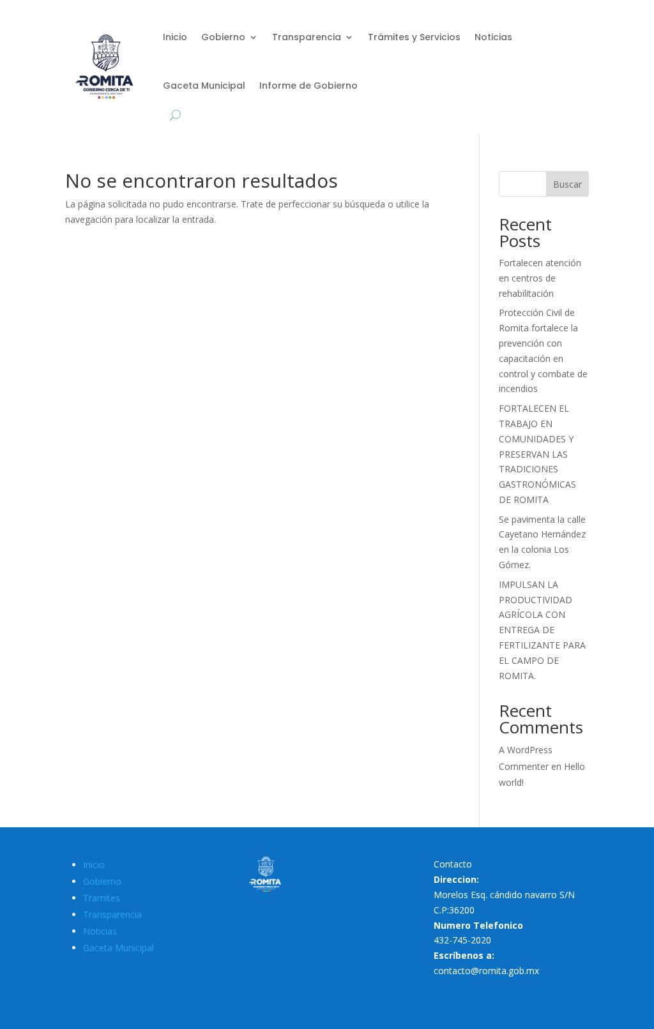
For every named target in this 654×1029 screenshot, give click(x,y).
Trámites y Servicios (414, 37)
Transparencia (306, 37)
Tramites (101, 898)
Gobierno (223, 37)
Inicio (175, 37)
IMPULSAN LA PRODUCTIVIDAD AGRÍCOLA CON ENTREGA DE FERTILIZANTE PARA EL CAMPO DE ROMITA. (542, 630)
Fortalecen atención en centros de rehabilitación (540, 278)
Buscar (567, 184)
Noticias (493, 37)
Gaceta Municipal (204, 85)
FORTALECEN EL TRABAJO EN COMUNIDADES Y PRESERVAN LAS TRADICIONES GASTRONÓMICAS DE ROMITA (537, 454)
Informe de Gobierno (308, 85)
